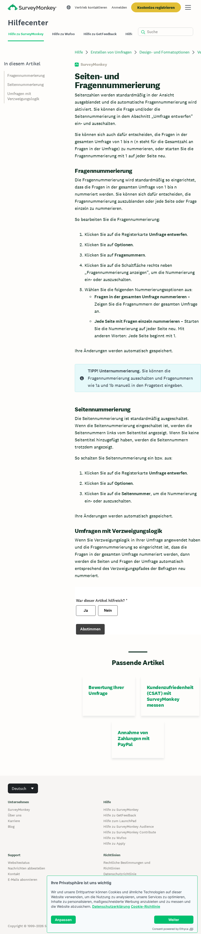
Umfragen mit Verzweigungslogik (23, 96)
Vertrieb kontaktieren (91, 7)
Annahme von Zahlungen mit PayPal (134, 738)
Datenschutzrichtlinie (119, 874)
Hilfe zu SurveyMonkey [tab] (25, 34)
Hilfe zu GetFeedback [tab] (100, 34)
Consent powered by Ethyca (170, 929)
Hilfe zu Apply (114, 843)
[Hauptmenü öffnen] (188, 7)
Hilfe (79, 52)
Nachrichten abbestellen (26, 868)
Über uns (15, 815)
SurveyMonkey (19, 809)
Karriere (14, 821)
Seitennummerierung (25, 84)
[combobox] (23, 788)
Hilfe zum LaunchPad (119, 821)
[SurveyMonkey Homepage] (32, 8)
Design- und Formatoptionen (164, 52)
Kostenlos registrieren (156, 7)
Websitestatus (19, 862)
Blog (11, 826)
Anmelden (119, 7)
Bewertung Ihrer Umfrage (106, 690)
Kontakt (14, 874)
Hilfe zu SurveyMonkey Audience (128, 826)
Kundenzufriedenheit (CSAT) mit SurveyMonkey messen (170, 696)
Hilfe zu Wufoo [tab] (63, 34)
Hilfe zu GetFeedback (119, 815)
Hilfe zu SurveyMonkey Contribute (129, 832)
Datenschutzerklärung (111, 906)
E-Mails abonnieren (22, 879)
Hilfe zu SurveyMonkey (120, 809)
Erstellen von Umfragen (111, 52)
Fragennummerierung (26, 75)
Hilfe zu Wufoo (114, 838)
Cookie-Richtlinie (145, 906)
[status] (138, 378)
